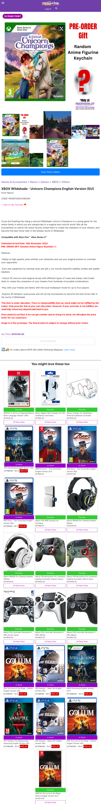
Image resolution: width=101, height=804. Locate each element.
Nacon (34, 182)
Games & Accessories (14, 182)
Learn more (69, 349)
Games (45, 182)
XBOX (55, 182)
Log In (48, 9)
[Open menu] (3, 3)
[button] (56, 8)
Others (66, 182)
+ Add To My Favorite (13, 204)
